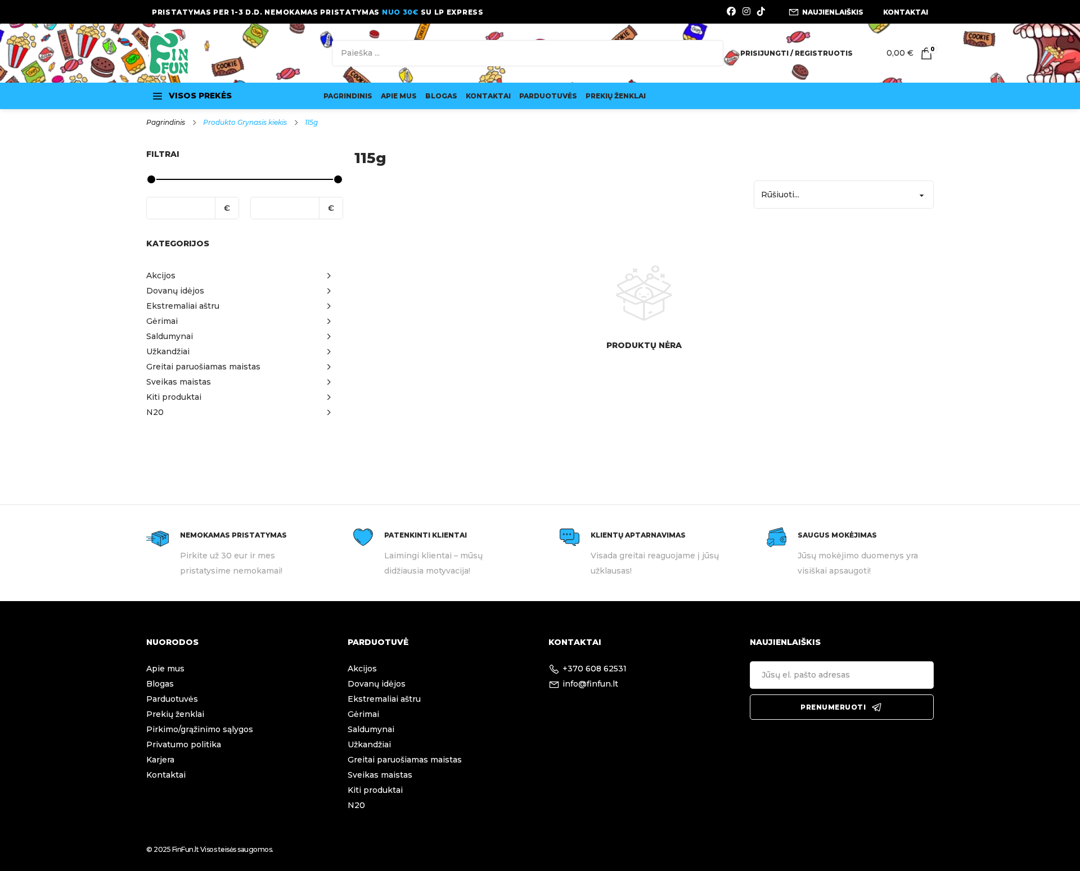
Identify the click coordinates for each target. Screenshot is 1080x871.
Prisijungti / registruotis (796, 53)
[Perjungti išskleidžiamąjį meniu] (157, 96)
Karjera (160, 760)
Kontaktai (488, 96)
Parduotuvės (548, 96)
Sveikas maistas (380, 775)
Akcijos (362, 669)
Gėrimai (363, 714)
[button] (244, 275)
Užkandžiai (369, 744)
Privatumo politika (183, 744)
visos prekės (200, 96)
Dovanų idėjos (377, 684)
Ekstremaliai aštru (384, 699)
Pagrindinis (347, 96)
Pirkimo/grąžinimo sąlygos (199, 729)
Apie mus (399, 96)
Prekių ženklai (616, 96)
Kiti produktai (375, 790)
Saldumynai (371, 729)
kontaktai (905, 12)
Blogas (441, 96)
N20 (356, 805)
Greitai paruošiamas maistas (405, 760)
